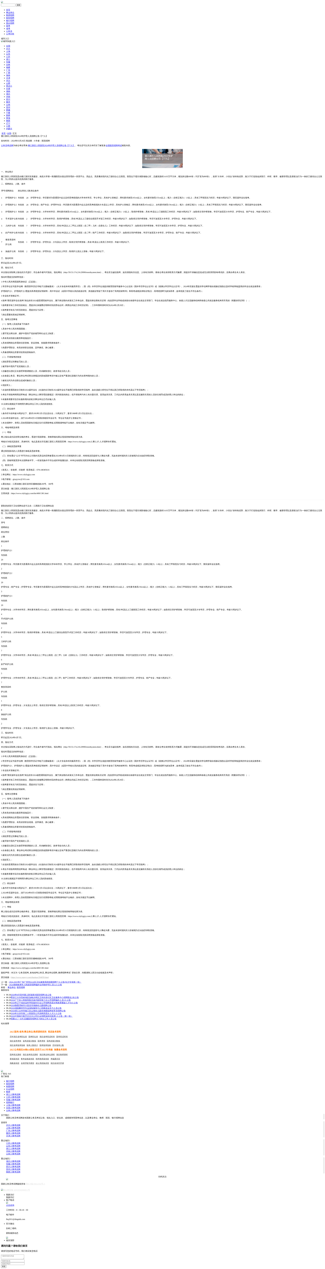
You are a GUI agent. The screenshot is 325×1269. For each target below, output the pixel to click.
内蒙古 (9, 129)
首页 (8, 10)
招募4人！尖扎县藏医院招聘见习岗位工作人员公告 (33, 1019)
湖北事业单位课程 (47, 1055)
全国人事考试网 (13, 1108)
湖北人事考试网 (13, 1161)
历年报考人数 (58, 1045)
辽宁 (8, 123)
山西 (8, 83)
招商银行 (10, 1102)
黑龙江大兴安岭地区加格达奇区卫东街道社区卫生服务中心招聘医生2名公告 (45, 997)
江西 (8, 126)
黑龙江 (9, 86)
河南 (8, 97)
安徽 (8, 62)
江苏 (8, 57)
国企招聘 (10, 23)
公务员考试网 (7, 145)
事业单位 (10, 12)
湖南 (8, 91)
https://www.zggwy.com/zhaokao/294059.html (30, 977)
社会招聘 (10, 1089)
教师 (8, 1092)
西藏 (8, 110)
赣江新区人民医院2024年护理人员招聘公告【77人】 (51, 145)
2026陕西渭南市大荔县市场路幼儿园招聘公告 (31, 1005)
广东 (8, 70)
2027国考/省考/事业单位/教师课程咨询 (28, 1031)
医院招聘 (10, 18)
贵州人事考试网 (13, 1169)
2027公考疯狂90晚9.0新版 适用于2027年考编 (31, 1049)
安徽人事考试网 (13, 1100)
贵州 (8, 107)
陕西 (8, 121)
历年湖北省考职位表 (18, 1037)
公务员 (9, 31)
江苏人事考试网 (13, 1097)
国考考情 (41, 1041)
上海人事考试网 (13, 1105)
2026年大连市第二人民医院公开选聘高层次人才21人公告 (36, 1013)
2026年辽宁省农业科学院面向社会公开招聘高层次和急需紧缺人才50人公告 (44, 1003)
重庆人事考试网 (13, 1133)
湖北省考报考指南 (17, 1045)
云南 (8, 105)
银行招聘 (10, 20)
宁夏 (8, 113)
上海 (8, 51)
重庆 (8, 102)
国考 (8, 26)
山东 (8, 54)
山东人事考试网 (13, 1146)
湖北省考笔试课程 (30, 1055)
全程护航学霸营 (27, 1063)
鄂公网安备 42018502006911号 (16, 1190)
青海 (8, 118)
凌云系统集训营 (42, 1063)
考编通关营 (55, 1059)
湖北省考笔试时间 (47, 1037)
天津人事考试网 (13, 1136)
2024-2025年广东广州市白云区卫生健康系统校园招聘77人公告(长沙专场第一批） (45, 982)
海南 (8, 75)
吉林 (8, 65)
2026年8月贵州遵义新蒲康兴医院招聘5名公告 (31, 995)
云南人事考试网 (13, 1110)
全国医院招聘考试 (114, 145)
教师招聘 (10, 15)
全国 (8, 46)
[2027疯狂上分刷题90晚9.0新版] (2, 1071)
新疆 (8, 115)
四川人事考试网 (13, 1167)
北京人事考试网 (13, 1125)
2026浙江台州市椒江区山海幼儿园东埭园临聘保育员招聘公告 (38, 1011)
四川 (8, 99)
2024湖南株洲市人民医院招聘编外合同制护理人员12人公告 (35, 985)
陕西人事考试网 (13, 1172)
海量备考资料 (60, 1049)
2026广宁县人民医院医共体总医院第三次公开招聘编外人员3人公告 (41, 1000)
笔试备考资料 (54, 1031)
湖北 (8, 94)
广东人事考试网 (13, 1130)
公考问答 (10, 34)
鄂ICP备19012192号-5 (35, 1184)
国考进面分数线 (53, 1041)
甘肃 (8, 89)
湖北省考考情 (15, 1041)
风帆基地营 (14, 1063)
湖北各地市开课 (57, 1063)
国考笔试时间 (62, 1037)
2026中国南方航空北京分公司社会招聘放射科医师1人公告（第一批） (42, 1016)
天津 (8, 78)
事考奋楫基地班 (27, 1059)
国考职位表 (33, 1037)
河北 (8, 81)
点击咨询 (10, 1205)
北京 (8, 49)
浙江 (8, 59)
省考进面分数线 (29, 1041)
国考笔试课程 (15, 1055)
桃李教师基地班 (42, 1059)
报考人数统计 (32, 1045)
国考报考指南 (45, 1045)
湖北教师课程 (62, 1055)
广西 (8, 73)
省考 (8, 28)
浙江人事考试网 (13, 1094)
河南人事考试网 (13, 1151)
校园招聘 (10, 1086)
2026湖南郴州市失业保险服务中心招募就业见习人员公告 (36, 1008)
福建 (8, 67)
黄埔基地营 (14, 1059)
